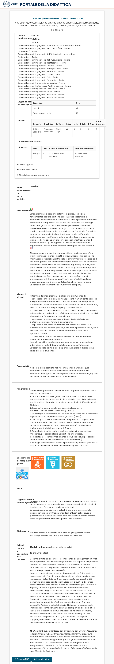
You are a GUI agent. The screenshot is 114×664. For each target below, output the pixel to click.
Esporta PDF (22, 659)
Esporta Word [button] (43, 659)
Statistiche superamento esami (34, 175)
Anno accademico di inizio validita (21, 193)
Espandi (37, 141)
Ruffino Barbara (37, 130)
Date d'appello (26, 164)
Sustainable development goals (21, 460)
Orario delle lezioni (28, 169)
